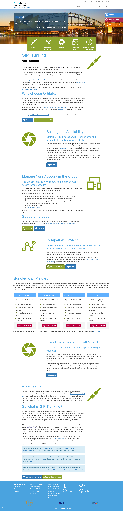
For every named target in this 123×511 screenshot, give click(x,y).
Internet (85, 7)
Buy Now (28, 120)
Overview (33, 47)
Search (106, 1)
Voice (69, 486)
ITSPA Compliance (52, 484)
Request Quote (26, 325)
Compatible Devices (57, 266)
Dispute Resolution (52, 487)
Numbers (87, 491)
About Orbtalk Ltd (20, 484)
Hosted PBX (63, 148)
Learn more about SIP (44, 120)
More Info (29, 228)
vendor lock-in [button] (31, 427)
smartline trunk (59, 439)
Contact (86, 1)
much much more (34, 207)
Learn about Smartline (53, 477)
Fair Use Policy (35, 487)
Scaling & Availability (48, 48)
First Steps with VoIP (48, 448)
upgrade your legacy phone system (56, 107)
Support (101, 1)
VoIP (78, 7)
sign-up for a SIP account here (38, 80)
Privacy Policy (34, 491)
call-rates (60, 110)
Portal (61, 47)
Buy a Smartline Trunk (33, 477)
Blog (107, 7)
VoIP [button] (61, 67)
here (43, 459)
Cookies (33, 493)
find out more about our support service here (60, 223)
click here (96, 331)
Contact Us (17, 487)
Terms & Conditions (36, 484)
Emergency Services (53, 493)
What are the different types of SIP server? (68, 470)
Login (95, 1)
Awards (16, 491)
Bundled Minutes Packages (89, 48)
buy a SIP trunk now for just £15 (38, 115)
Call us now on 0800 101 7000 (67, 27)
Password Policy (35, 489)
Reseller (102, 7)
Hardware (94, 7)
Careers (16, 489)
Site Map (68, 508)
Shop (91, 1)
